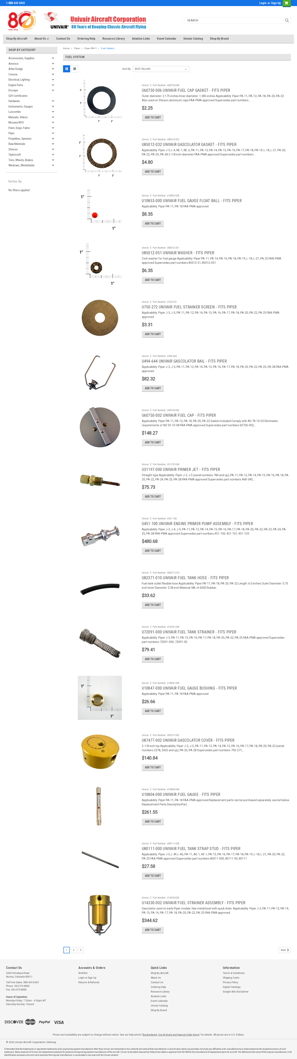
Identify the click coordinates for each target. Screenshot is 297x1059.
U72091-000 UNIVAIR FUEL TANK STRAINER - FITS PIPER (189, 632)
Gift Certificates (17, 96)
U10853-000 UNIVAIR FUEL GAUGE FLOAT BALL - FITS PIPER (192, 200)
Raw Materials (16, 144)
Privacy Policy (230, 982)
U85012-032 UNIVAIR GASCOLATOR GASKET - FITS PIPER (189, 144)
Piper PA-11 (90, 48)
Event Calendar (166, 38)
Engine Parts (15, 85)
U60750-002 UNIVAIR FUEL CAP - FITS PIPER (179, 415)
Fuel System (107, 48)
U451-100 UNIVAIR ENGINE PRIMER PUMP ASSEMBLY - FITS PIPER (197, 523)
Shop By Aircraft (16, 38)
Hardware (14, 101)
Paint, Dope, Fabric (19, 128)
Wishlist (82, 973)
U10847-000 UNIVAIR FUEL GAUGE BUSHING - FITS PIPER (189, 688)
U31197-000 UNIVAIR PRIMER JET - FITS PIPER (181, 469)
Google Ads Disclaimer (236, 991)
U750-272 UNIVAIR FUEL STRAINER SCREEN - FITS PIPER (189, 307)
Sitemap (51, 1042)
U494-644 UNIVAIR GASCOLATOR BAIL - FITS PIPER (184, 361)
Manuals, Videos (18, 117)
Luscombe (14, 112)
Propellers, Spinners (20, 138)
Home (66, 48)
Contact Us (63, 38)
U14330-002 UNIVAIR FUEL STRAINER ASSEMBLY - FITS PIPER (193, 902)
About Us (40, 38)
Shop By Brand (219, 38)
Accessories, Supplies (21, 58)
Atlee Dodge (15, 69)
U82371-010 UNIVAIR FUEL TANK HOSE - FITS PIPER (185, 577)
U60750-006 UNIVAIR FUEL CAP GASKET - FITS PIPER (186, 90)
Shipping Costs (231, 977)
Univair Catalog (193, 38)
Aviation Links (141, 38)
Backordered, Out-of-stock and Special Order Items (171, 1034)
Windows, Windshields (21, 165)
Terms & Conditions (234, 973)
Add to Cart (153, 117)
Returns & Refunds (88, 982)
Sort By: (126, 68)
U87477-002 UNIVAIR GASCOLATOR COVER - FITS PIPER (188, 740)
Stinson (13, 149)
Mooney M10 (16, 122)
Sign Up (276, 3)
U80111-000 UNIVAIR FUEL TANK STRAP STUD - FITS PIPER (191, 848)
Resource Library (113, 38)
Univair (145, 85)
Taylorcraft (14, 154)
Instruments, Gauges (20, 106)
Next (283, 950)
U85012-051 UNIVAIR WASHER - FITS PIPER (178, 252)
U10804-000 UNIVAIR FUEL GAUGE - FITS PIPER (181, 794)
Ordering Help (86, 38)
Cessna (12, 74)
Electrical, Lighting (19, 79)
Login (262, 3)
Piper (11, 133)
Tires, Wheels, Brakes (20, 160)
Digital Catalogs (232, 987)
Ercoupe (13, 90)
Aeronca (13, 63)
